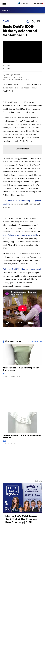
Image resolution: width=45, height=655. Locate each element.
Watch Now (38, 3)
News (6, 21)
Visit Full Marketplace (34, 341)
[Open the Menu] (4, 4)
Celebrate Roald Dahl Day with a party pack (22, 269)
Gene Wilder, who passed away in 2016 (20, 234)
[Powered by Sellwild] (38, 481)
